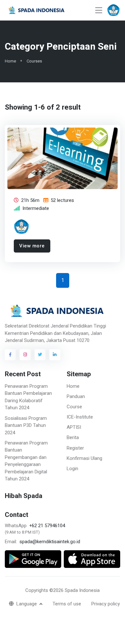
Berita (73, 437)
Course (74, 407)
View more (32, 246)
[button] (113, 10)
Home (10, 61)
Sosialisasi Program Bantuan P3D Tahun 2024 (26, 425)
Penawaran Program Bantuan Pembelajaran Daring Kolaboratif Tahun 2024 (28, 397)
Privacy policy (105, 604)
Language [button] (27, 604)
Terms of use (67, 604)
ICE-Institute (80, 417)
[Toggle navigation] (99, 10)
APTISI (74, 427)
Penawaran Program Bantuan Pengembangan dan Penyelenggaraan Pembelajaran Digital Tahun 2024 (26, 461)
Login (72, 468)
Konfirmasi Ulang (84, 458)
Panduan (76, 396)
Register (75, 448)
